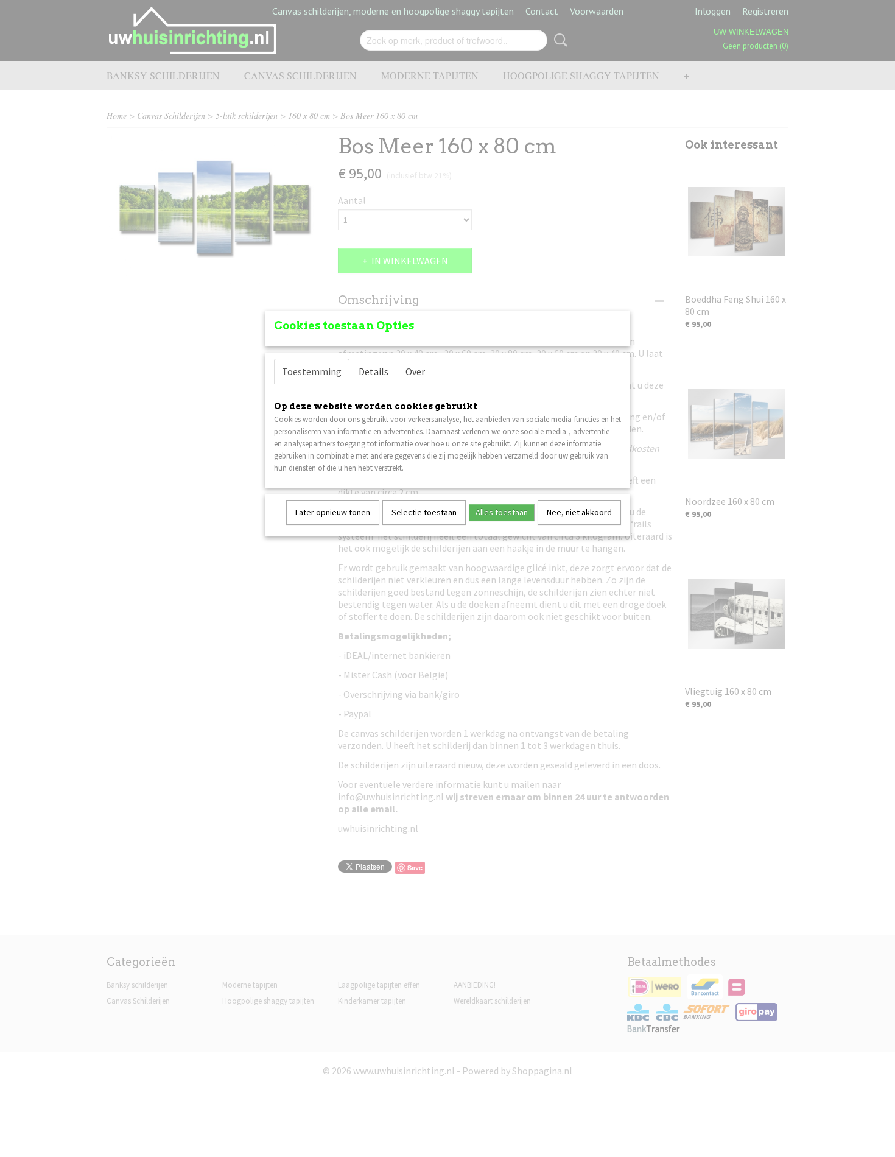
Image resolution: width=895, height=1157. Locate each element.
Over (415, 371)
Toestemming (312, 371)
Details (373, 371)
